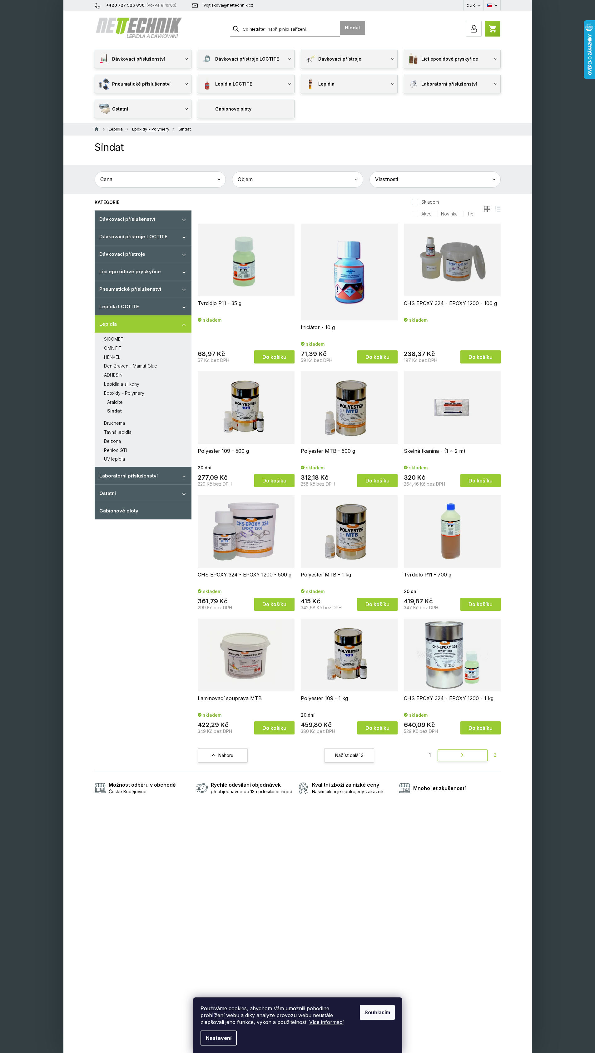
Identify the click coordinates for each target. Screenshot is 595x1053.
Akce (426, 213)
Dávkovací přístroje (122, 254)
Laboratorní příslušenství (128, 476)
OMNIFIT (112, 348)
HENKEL (112, 357)
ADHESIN (113, 375)
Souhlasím (377, 1012)
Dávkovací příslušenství (127, 219)
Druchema (114, 423)
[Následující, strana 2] (463, 755)
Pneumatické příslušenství (130, 289)
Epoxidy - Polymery (124, 393)
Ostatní (107, 493)
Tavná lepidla (117, 432)
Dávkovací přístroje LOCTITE (133, 237)
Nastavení (218, 1038)
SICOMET (113, 339)
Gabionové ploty (118, 511)
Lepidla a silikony (121, 384)
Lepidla (108, 324)
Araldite (115, 402)
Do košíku (274, 357)
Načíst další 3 (349, 755)
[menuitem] (143, 59)
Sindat (114, 410)
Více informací (326, 1022)
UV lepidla (114, 459)
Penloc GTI (115, 450)
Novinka (449, 213)
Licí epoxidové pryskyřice (130, 271)
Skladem (430, 202)
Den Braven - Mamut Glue (130, 365)
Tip (470, 213)
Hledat (352, 28)
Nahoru (225, 755)
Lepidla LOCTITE (119, 306)
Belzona (112, 441)
